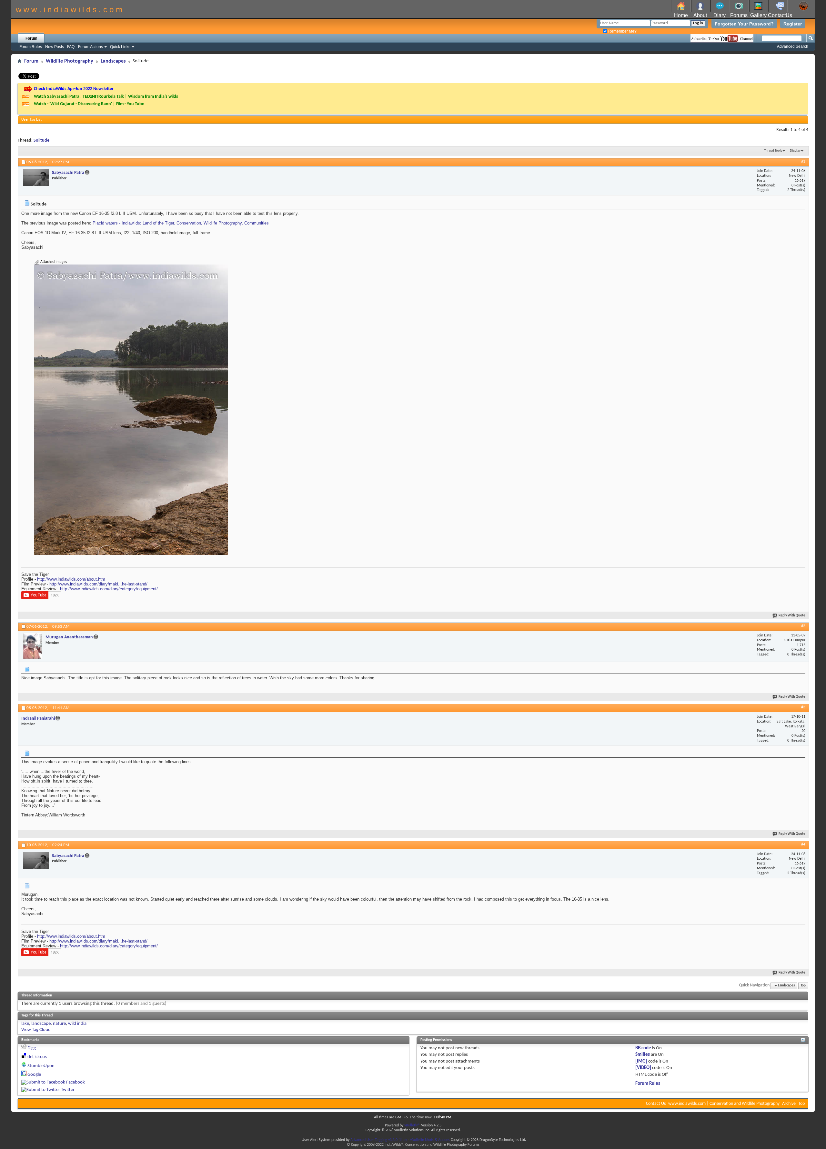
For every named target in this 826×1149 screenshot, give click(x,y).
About (700, 15)
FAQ (71, 47)
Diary (719, 15)
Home (681, 15)
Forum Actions (90, 47)
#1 (803, 161)
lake (25, 1023)
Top (803, 985)
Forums (739, 15)
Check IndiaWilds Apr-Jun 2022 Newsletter (74, 88)
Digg (31, 1048)
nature (59, 1023)
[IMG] (641, 1061)
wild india (77, 1023)
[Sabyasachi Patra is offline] (36, 177)
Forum (31, 38)
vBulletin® (412, 1125)
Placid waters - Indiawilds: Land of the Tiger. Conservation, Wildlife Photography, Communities (181, 223)
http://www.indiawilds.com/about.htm (71, 579)
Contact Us (656, 1103)
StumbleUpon (41, 1066)
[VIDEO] (643, 1067)
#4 (803, 844)
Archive (789, 1103)
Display (795, 151)
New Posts (54, 47)
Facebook (75, 1082)
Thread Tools (773, 151)
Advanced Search (792, 46)
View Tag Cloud (36, 1029)
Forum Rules (30, 47)
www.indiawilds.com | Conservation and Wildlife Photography (724, 1103)
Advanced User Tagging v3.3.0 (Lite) (378, 1140)
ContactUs (780, 15)
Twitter (68, 1089)
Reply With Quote (792, 615)
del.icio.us (37, 1056)
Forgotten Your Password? (744, 23)
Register (792, 23)
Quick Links (120, 47)
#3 (803, 707)
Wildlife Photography (69, 61)
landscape (41, 1023)
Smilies (642, 1054)
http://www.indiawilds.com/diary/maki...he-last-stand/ (98, 584)
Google (34, 1074)
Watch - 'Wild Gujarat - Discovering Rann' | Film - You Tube (89, 104)
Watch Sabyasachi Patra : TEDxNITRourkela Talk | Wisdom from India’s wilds (106, 96)
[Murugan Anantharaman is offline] (32, 646)
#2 (803, 626)
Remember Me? (622, 31)
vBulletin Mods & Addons (430, 1140)
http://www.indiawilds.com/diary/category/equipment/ (109, 588)
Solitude (41, 140)
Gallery (758, 15)
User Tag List (31, 120)
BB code (643, 1048)
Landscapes (113, 61)
